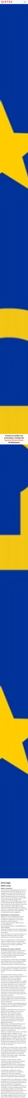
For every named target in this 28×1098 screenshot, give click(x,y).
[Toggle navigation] (25, 2)
